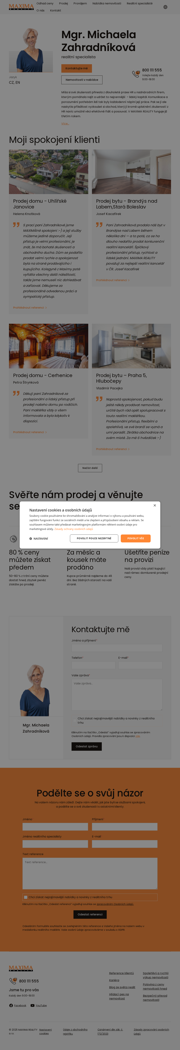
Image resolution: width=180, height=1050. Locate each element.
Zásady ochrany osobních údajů (73, 529)
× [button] (154, 505)
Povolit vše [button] (135, 538)
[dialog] (90, 525)
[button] (38, 538)
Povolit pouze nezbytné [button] (94, 538)
